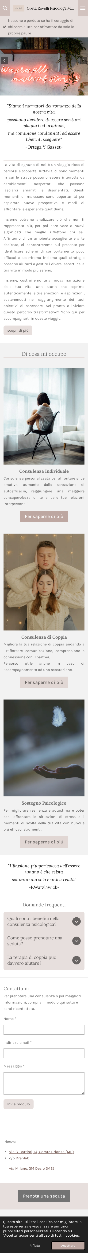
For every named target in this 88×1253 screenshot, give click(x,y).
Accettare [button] (68, 1246)
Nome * (10, 1018)
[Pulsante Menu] (83, 8)
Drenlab (22, 1158)
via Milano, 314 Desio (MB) (31, 1168)
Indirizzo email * (18, 1042)
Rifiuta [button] (35, 1246)
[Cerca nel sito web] (5, 8)
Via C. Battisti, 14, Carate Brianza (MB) (41, 1152)
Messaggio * (14, 1066)
